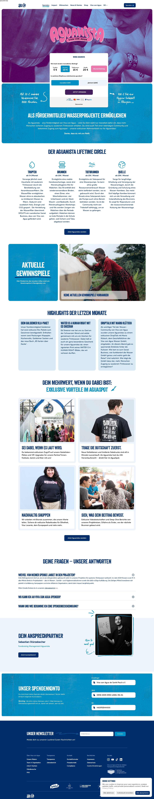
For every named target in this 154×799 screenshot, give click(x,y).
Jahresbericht (50, 588)
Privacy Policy (107, 788)
